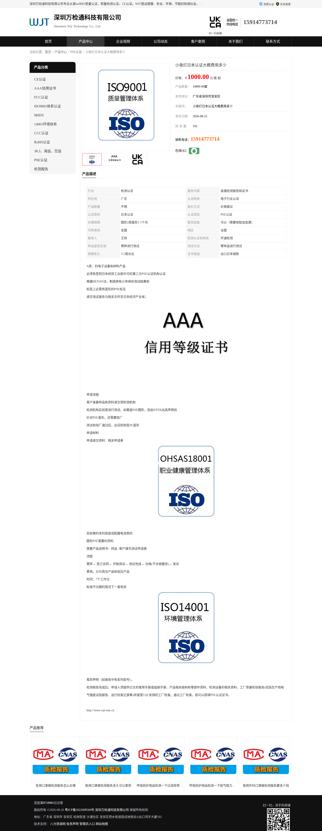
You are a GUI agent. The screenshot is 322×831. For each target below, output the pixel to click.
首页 (48, 41)
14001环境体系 (45, 124)
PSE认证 (76, 52)
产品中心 (86, 41)
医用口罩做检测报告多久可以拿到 (56, 785)
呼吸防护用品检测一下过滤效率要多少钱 (112, 785)
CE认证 (40, 79)
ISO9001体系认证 (47, 106)
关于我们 (235, 41)
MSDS (39, 115)
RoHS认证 (42, 142)
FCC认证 (41, 97)
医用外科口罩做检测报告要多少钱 (214, 785)
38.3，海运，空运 (47, 151)
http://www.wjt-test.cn (100, 710)
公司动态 (161, 41)
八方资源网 (57, 824)
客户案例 (198, 41)
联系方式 (273, 41)
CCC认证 (41, 133)
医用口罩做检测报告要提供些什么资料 (268, 785)
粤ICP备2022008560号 (79, 810)
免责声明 (72, 824)
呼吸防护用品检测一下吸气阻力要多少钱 (164, 785)
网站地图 (102, 824)
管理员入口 (87, 824)
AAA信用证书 (45, 88)
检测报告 (41, 169)
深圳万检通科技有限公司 (112, 810)
